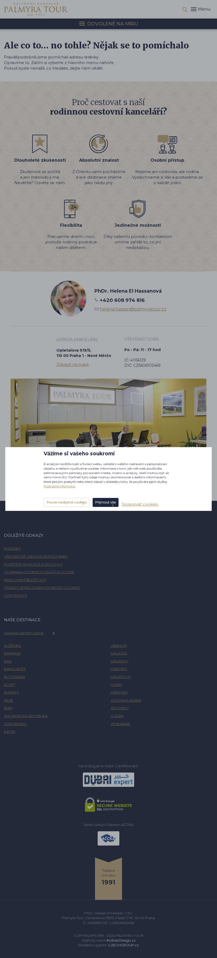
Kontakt (12, 548)
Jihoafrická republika (26, 716)
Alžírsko (12, 645)
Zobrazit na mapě (72, 364)
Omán (116, 685)
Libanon (119, 645)
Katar (9, 731)
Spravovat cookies (140, 504)
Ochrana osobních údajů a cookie (39, 572)
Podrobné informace (59, 486)
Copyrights (15, 595)
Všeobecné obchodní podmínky (36, 556)
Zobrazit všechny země (24, 633)
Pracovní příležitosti (25, 580)
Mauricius (120, 677)
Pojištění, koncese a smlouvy (33, 564)
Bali (8, 661)
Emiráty (11, 692)
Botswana (14, 677)
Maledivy (120, 661)
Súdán (117, 716)
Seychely (120, 708)
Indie (8, 700)
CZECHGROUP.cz (123, 945)
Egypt (9, 685)
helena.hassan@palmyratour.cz (133, 309)
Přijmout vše (105, 502)
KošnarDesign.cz (121, 940)
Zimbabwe (120, 724)
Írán (8, 708)
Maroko (119, 669)
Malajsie (119, 653)
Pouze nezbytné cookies (67, 502)
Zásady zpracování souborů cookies (42, 587)
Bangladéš (15, 669)
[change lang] (36, 8)
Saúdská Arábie (126, 700)
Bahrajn (12, 653)
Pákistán (119, 692)
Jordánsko (15, 724)
